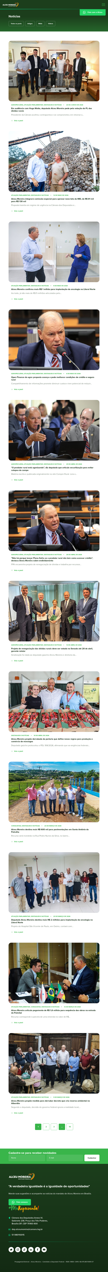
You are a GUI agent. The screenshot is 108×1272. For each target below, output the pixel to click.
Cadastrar (92, 1158)
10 (70, 1126)
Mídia (40, 23)
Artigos (30, 23)
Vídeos (50, 23)
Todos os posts (16, 23)
